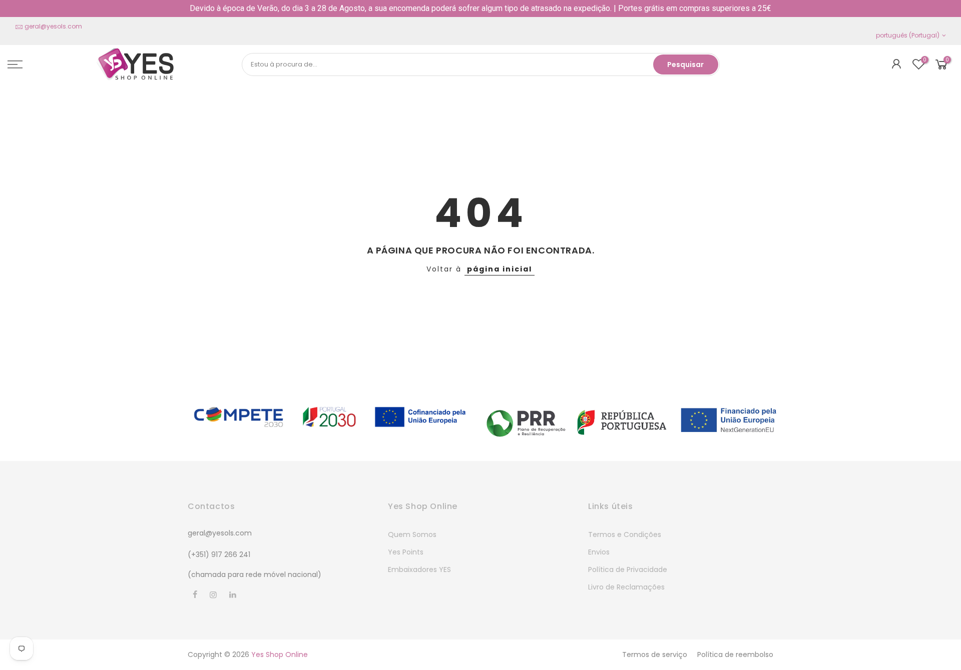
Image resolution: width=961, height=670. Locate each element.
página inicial (499, 269)
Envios (599, 552)
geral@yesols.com (53, 26)
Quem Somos (412, 535)
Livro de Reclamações (626, 587)
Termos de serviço (654, 655)
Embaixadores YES (419, 569)
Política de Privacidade (627, 569)
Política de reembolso (735, 655)
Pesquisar (685, 65)
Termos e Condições (624, 535)
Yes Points (405, 552)
